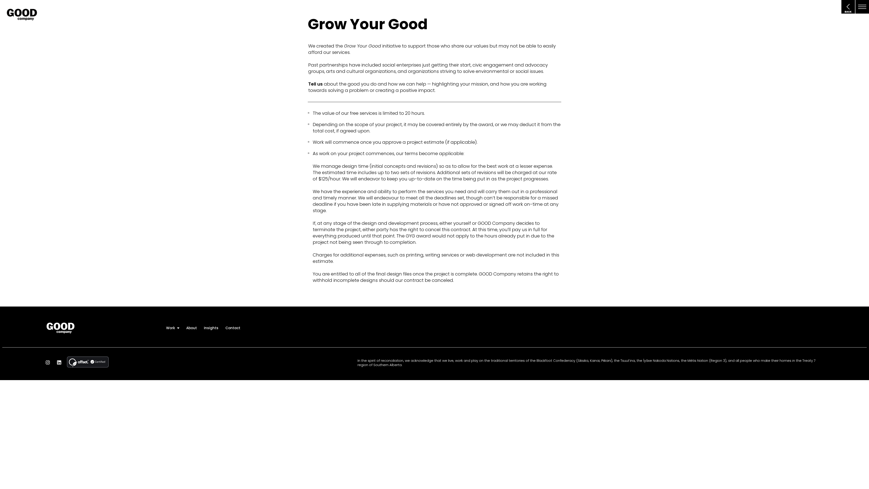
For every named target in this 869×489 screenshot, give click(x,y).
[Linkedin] (59, 362)
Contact (232, 328)
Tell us (315, 84)
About (191, 328)
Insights (211, 328)
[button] (862, 7)
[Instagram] (48, 362)
